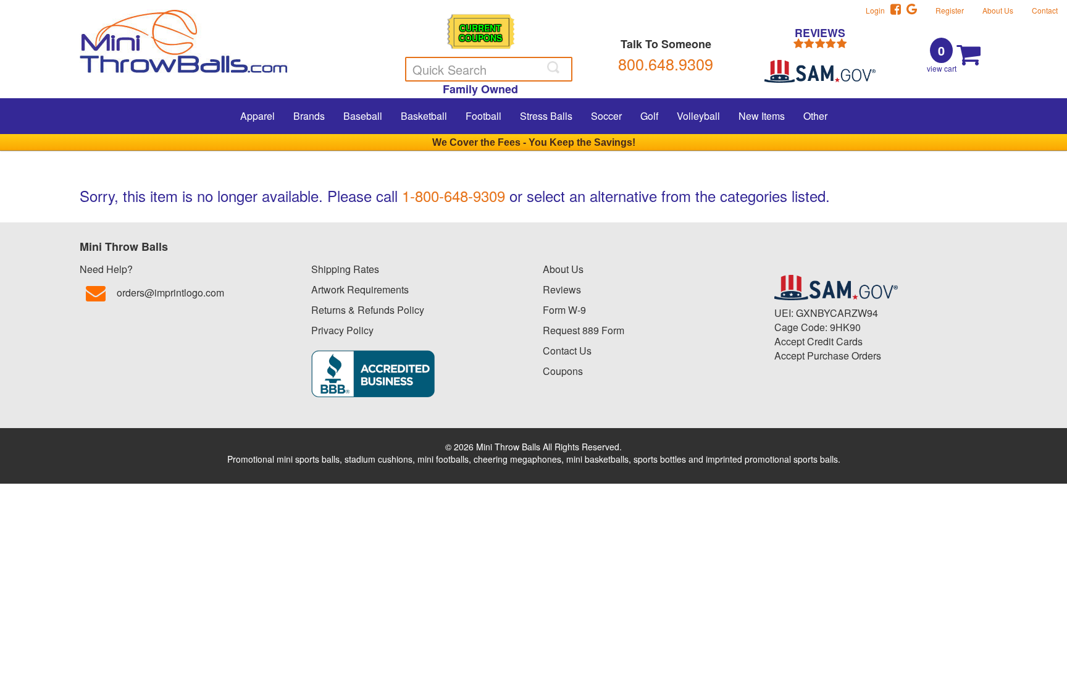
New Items (762, 116)
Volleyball (698, 116)
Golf (649, 116)
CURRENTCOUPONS (480, 32)
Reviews (562, 289)
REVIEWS (820, 33)
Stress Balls (546, 116)
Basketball (424, 116)
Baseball (362, 116)
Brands (309, 116)
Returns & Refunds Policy (367, 310)
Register (949, 10)
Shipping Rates (345, 269)
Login (878, 10)
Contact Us (567, 350)
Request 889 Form (583, 330)
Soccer (606, 116)
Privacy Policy (342, 330)
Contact (1045, 10)
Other (815, 116)
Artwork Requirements (360, 289)
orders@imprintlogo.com (170, 292)
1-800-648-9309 (453, 195)
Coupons (563, 371)
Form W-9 (564, 310)
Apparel (257, 116)
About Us (997, 10)
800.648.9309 (665, 64)
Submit (554, 67)
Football (483, 116)
